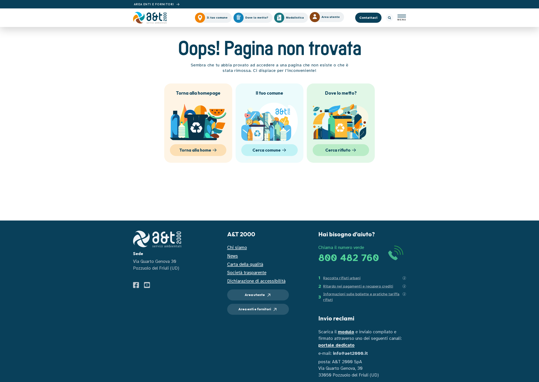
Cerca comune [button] (266, 150)
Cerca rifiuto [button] (338, 150)
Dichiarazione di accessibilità (256, 281)
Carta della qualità (245, 264)
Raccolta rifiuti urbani (341, 278)
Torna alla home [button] (195, 150)
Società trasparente (246, 272)
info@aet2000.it (350, 353)
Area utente (255, 295)
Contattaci (368, 18)
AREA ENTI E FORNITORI (154, 4)
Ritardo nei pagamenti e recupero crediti (358, 286)
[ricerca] (389, 18)
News (232, 256)
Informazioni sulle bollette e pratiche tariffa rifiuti (361, 297)
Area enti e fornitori (255, 309)
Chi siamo (237, 247)
